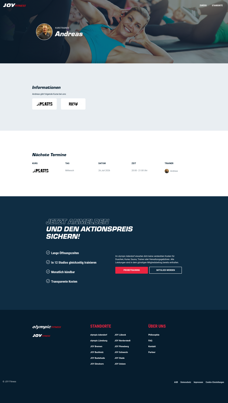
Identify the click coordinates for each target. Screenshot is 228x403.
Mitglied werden (165, 270)
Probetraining (132, 270)
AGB (176, 382)
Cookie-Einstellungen (215, 382)
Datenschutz (185, 382)
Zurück (203, 5)
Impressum (198, 382)
